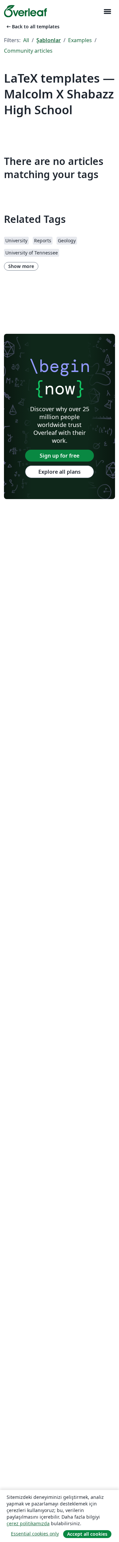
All (26, 40)
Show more (21, 266)
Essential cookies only (35, 1533)
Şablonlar (48, 40)
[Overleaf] (25, 11)
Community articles (28, 50)
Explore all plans (59, 471)
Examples (80, 40)
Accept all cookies (87, 1534)
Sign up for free (59, 455)
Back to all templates (32, 26)
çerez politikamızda (28, 1523)
